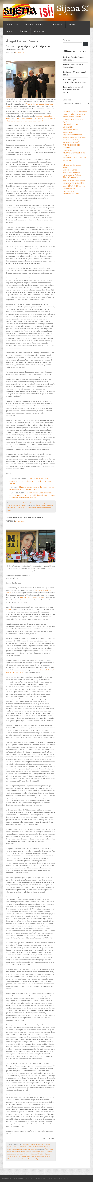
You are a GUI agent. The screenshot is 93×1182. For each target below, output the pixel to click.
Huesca (75, 129)
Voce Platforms (61, 1178)
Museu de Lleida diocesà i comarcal (74, 158)
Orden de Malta (67, 172)
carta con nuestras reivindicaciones (31, 597)
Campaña (78, 116)
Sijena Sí (73, 185)
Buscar (66, 41)
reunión (8, 609)
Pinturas (78, 175)
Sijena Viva (82, 186)
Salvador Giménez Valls (42, 1156)
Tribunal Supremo (68, 191)
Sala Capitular (68, 180)
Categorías (67, 100)
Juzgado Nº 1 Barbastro (20, 505)
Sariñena (82, 180)
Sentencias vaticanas (30, 1149)
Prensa (23, 32)
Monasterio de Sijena (71, 146)
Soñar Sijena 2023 (69, 189)
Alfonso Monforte (83, 111)
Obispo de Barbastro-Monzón (30, 508)
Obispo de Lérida (45, 508)
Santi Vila (77, 180)
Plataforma (12, 25)
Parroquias (76, 172)
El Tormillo (15, 1147)
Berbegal (15, 1151)
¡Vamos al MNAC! (34, 25)
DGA (81, 119)
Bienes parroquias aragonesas (40, 503)
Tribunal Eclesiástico (13, 1159)
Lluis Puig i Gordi (74, 139)
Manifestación (67, 142)
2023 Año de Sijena (70, 111)
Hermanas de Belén (67, 129)
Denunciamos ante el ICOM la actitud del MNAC (73, 90)
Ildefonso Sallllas (68, 132)
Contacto (39, 32)
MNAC (76, 142)
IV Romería (56, 25)
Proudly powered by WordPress (14, 1178)
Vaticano (23, 1159)
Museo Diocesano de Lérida (35, 1151)
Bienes (71, 116)
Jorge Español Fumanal (72, 135)
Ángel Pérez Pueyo (42, 505)
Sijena (72, 25)
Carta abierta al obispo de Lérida (24, 518)
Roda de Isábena (17, 1149)
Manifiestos (39, 1147)
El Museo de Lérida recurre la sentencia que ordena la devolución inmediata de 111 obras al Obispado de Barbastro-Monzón (32, 495)
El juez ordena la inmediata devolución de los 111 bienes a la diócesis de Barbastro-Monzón (31, 481)
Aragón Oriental (68, 114)
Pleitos (9, 510)
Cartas (9, 1147)
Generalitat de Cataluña (27, 1147)
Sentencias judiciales (73, 183)
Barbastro (26, 503)
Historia (9, 505)
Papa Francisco (16, 1156)
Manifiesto (21, 1151)
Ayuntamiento (80, 114)
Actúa (9, 32)
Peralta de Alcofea (28, 1156)
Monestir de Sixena (68, 150)
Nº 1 (64, 162)
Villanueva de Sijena (33, 1159)
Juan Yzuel (81, 137)
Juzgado (66, 140)
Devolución (76, 119)
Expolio (65, 122)
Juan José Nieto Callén (70, 137)
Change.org (67, 119)
